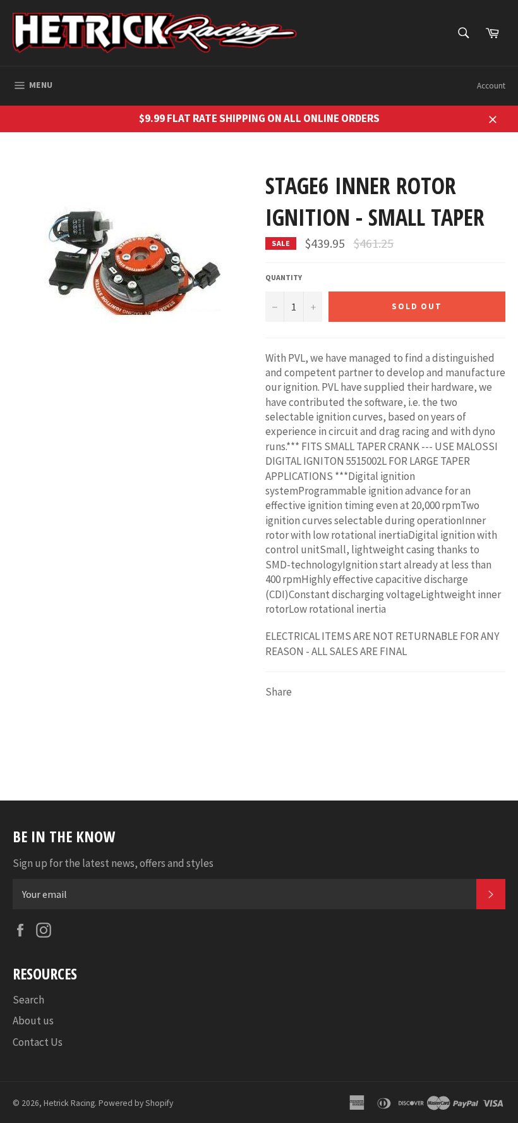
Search (28, 1000)
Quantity (283, 277)
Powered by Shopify (136, 1103)
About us (33, 1021)
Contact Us (38, 1042)
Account (491, 85)
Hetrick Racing (69, 1103)
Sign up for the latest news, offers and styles (113, 863)
